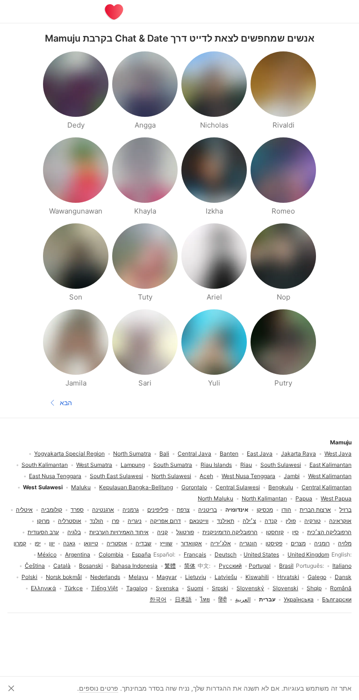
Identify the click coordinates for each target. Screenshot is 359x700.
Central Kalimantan (327, 487)
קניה (162, 532)
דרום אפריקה (165, 520)
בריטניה (207, 509)
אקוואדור (191, 543)
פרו (115, 520)
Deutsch (226, 554)
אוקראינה (340, 520)
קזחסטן (275, 532)
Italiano (342, 565)
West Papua (336, 498)
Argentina (77, 554)
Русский (230, 565)
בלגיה (74, 532)
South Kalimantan (45, 464)
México (47, 554)
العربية (243, 599)
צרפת (183, 509)
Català (62, 565)
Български (337, 599)
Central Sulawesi (237, 487)
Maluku (81, 487)
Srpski (220, 588)
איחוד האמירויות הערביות (119, 532)
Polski (29, 576)
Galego (317, 576)
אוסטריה (117, 543)
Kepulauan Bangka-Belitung (136, 487)
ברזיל (345, 509)
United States (261, 554)
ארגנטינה (103, 509)
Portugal (260, 565)
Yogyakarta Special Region (69, 453)
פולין (291, 520)
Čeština (35, 565)
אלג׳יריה (220, 543)
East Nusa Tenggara (55, 475)
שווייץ (166, 543)
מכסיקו (265, 509)
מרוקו (43, 520)
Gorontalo (194, 487)
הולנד (96, 520)
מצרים (298, 543)
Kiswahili (257, 576)
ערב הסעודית (43, 532)
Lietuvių (195, 576)
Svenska (167, 588)
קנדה (271, 520)
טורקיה (312, 520)
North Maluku (215, 498)
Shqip (314, 588)
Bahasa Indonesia (134, 565)
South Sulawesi (280, 464)
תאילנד (225, 520)
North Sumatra (132, 453)
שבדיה (143, 543)
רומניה (322, 543)
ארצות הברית (315, 509)
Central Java (194, 453)
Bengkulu (280, 487)
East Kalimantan (330, 464)
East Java (260, 453)
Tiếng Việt (104, 588)
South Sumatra (172, 464)
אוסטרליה (69, 520)
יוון (52, 543)
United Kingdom (308, 554)
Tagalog (136, 588)
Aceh (206, 475)
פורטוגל (185, 532)
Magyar (167, 576)
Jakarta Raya (298, 453)
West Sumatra (94, 464)
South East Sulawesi (116, 475)
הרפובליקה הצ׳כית (329, 532)
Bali (164, 453)
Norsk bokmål (64, 576)
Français (195, 554)
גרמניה (130, 509)
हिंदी (222, 599)
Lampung (133, 464)
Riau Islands (216, 464)
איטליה (24, 509)
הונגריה (248, 543)
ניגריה (135, 520)
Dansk (343, 576)
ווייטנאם (198, 520)
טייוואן (91, 543)
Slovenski (285, 588)
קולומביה (51, 509)
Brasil (286, 565)
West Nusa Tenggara (248, 475)
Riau (246, 464)
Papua (303, 498)
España (141, 554)
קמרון (20, 543)
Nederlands (105, 576)
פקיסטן (274, 543)
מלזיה (345, 543)
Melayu (138, 576)
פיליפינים (157, 509)
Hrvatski (288, 576)
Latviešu (226, 576)
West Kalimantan (330, 475)
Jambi (292, 475)
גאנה (69, 543)
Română (341, 588)
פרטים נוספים (98, 688)
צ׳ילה (249, 520)
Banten (229, 453)
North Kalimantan (264, 498)
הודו (286, 509)
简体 (189, 565)
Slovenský (250, 588)
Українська (299, 599)
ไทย (205, 599)
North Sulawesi (171, 475)
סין (295, 532)
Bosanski (91, 565)
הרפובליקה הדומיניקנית (230, 532)
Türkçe (74, 588)
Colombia (111, 554)
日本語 (183, 599)
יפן (38, 543)
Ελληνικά (43, 588)
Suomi (195, 588)
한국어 (158, 599)
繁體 (170, 565)
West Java (338, 453)
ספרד (77, 509)
